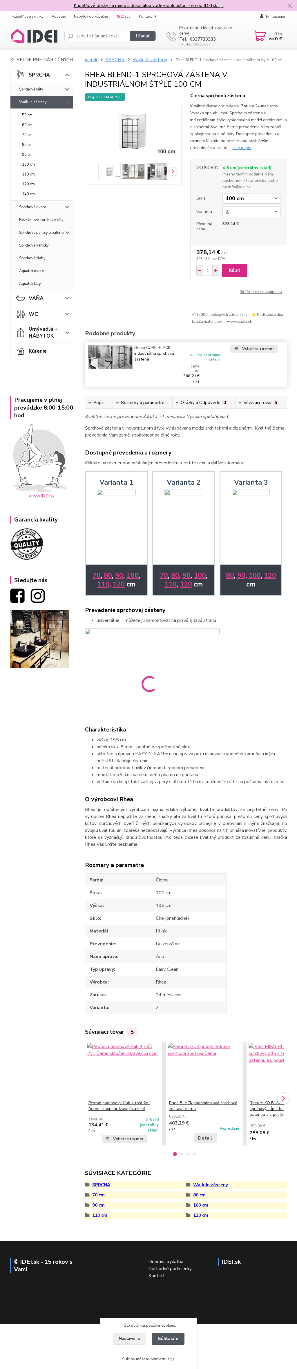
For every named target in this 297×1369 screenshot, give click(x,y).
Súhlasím (168, 1338)
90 (119, 575)
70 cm (27, 134)
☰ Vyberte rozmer (254, 349)
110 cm (28, 174)
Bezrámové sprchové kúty (41, 219)
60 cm (27, 125)
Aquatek (59, 16)
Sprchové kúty (31, 89)
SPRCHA (39, 74)
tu (172, 1359)
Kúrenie (38, 350)
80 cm (27, 144)
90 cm (27, 154)
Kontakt (145, 16)
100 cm (28, 164)
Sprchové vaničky (34, 245)
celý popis (241, 148)
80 (108, 575)
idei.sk (91, 60)
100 (132, 575)
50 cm (27, 115)
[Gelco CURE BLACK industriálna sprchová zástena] (110, 357)
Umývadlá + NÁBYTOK (43, 332)
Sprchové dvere (32, 207)
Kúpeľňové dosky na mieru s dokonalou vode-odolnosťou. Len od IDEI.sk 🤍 (149, 5)
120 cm (28, 184)
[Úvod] (35, 36)
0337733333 (203, 39)
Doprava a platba (165, 1262)
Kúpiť (234, 270)
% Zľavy (123, 16)
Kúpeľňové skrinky (28, 16)
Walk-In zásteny (33, 102)
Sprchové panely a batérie (41, 232)
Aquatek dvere (31, 271)
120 (119, 584)
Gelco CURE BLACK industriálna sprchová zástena (154, 353)
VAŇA (36, 298)
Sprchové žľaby (32, 258)
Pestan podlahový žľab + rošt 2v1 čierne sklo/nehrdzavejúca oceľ (119, 1105)
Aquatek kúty (30, 283)
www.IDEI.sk (42, 496)
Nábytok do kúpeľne (91, 16)
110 (103, 584)
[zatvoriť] (289, 6)
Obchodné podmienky (170, 1269)
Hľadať (143, 36)
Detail (205, 1138)
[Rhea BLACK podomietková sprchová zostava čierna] (204, 1070)
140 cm (28, 194)
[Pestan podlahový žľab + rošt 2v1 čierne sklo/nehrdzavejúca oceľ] (123, 1070)
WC (33, 314)
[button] (175, 1154)
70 (97, 575)
